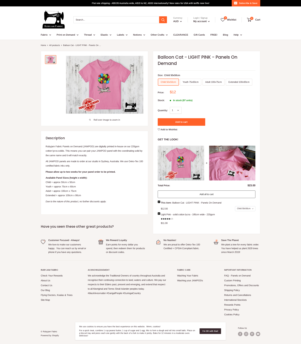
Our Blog (45, 290)
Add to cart (181, 122)
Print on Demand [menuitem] (66, 34)
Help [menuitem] (236, 34)
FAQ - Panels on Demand (237, 275)
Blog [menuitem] (225, 34)
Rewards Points (232, 304)
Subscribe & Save (248, 3)
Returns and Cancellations (237, 295)
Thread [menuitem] (88, 34)
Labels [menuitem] (120, 34)
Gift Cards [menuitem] (199, 34)
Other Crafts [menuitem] (157, 34)
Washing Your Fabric (187, 275)
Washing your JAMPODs (190, 280)
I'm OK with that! (210, 331)
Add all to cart (207, 194)
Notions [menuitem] (137, 34)
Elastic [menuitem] (104, 34)
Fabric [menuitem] (44, 34)
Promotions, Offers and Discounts (241, 285)
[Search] (163, 19)
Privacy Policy (231, 309)
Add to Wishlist (168, 129)
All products (54, 45)
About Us (45, 280)
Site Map (45, 300)
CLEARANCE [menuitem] (180, 34)
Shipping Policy (232, 290)
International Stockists (235, 300)
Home (43, 45)
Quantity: (163, 110)
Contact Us (46, 285)
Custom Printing (232, 280)
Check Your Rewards (52, 275)
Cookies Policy (232, 314)
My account (200, 21)
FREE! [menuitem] (213, 34)
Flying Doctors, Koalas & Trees (57, 295)
